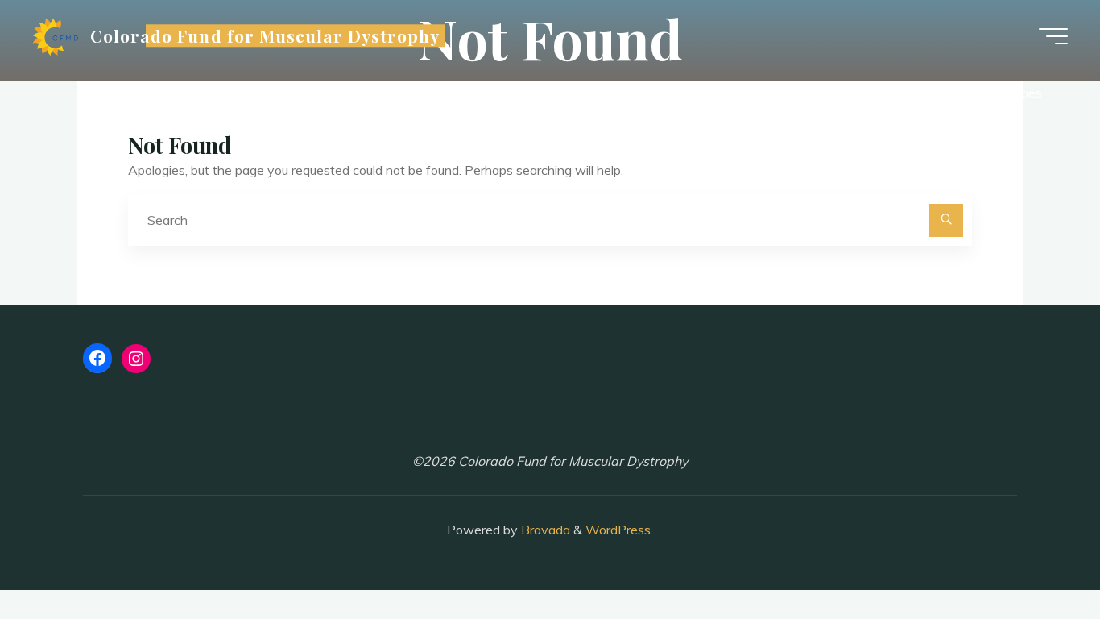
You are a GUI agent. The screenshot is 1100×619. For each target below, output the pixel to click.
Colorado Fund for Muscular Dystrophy (265, 35)
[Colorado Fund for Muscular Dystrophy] (55, 36)
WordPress (618, 529)
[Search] (946, 221)
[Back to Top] (1037, 556)
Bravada (544, 529)
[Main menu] (1053, 36)
